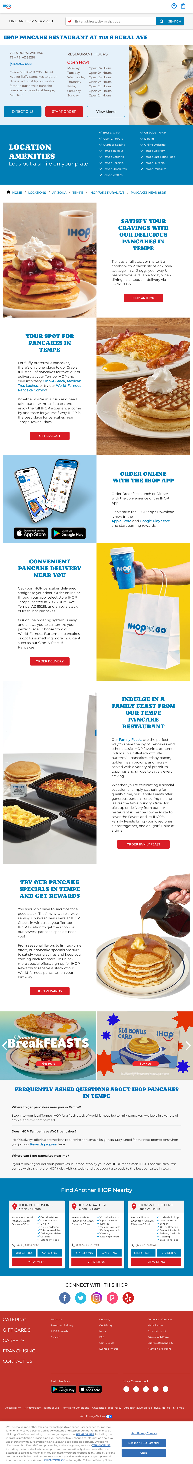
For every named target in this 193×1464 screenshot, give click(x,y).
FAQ (101, 1337)
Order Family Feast (143, 844)
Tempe (78, 192)
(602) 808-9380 (87, 1245)
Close (143, 1452)
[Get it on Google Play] (64, 532)
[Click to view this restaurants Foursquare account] (112, 1297)
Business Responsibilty (160, 1342)
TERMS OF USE (85, 1434)
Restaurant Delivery (62, 1325)
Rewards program (43, 1144)
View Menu (106, 112)
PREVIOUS (4, 1045)
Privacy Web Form (158, 1337)
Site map (178, 1407)
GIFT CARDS (17, 1330)
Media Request (156, 1325)
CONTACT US (18, 1361)
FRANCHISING (19, 1351)
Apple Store (121, 521)
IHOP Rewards (59, 1331)
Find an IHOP (143, 298)
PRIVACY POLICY (54, 1460)
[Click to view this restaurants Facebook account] (64, 1297)
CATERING (15, 1319)
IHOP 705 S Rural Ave (107, 192)
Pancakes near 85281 (148, 192)
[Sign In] (174, 6)
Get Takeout (49, 436)
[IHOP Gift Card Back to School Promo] (145, 1045)
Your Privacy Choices (92, 1416)
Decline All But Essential (143, 1442)
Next (188, 1045)
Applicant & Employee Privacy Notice (147, 1407)
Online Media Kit (157, 1331)
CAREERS (14, 1340)
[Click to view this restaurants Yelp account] (128, 1297)
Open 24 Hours (30, 1209)
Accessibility (13, 1407)
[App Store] (90, 1389)
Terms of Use (51, 1407)
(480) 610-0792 (27, 1245)
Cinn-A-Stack (54, 381)
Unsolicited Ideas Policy (106, 1407)
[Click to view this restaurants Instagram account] (96, 1297)
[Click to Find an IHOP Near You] (70, 21)
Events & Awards (108, 1348)
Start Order (64, 112)
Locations (37, 192)
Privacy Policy (32, 1407)
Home (17, 192)
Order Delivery (50, 661)
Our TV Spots (106, 1342)
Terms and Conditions (75, 1407)
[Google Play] (63, 1389)
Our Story (104, 1319)
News (102, 1331)
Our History (106, 1325)
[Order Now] (183, 6)
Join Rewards (50, 991)
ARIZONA (59, 192)
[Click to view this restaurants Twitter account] (80, 1297)
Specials (55, 1337)
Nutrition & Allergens (159, 1348)
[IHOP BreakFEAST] (48, 1045)
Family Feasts (130, 740)
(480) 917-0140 (146, 1245)
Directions (22, 112)
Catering (49, 1252)
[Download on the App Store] (35, 532)
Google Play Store (155, 521)
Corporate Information (160, 1319)
